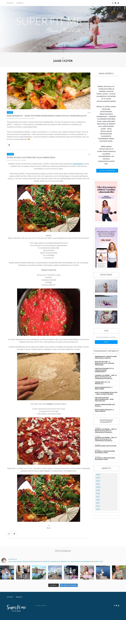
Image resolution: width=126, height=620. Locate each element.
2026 (98, 474)
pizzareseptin (78, 164)
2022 (98, 481)
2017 (98, 496)
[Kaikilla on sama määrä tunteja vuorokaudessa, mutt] (71, 572)
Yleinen (32, 118)
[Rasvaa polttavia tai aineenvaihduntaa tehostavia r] (7, 572)
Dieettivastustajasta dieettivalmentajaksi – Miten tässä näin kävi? (104, 399)
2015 (98, 503)
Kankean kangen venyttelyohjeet (106, 446)
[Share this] (13, 145)
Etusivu (10, 3)
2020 (98, 487)
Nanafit (20, 3)
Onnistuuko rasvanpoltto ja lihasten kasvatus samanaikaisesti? (104, 370)
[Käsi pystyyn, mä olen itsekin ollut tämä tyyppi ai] (87, 572)
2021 (98, 484)
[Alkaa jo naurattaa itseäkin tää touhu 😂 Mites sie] (55, 572)
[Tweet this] (17, 145)
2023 (98, 477)
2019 (98, 490)
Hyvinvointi (11, 118)
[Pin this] (26, 145)
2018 (98, 493)
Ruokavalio (25, 118)
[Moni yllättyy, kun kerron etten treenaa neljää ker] (23, 572)
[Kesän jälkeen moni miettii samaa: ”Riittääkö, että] (103, 572)
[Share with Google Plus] (22, 145)
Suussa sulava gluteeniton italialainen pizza (31, 157)
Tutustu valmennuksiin (107, 170)
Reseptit (18, 118)
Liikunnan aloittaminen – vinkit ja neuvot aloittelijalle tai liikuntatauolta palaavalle (106, 377)
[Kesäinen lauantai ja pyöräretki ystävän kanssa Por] (39, 572)
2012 (98, 509)
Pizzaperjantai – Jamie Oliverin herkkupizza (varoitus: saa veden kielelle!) (47, 115)
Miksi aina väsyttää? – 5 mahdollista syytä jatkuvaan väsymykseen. (104, 363)
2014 (98, 506)
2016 (98, 499)
